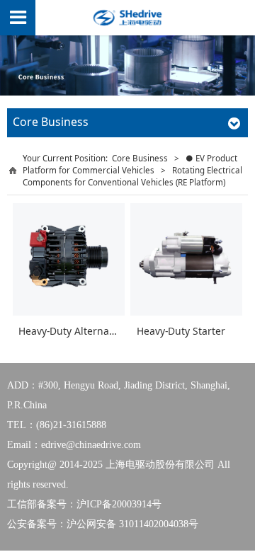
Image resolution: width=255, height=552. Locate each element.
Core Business (140, 158)
